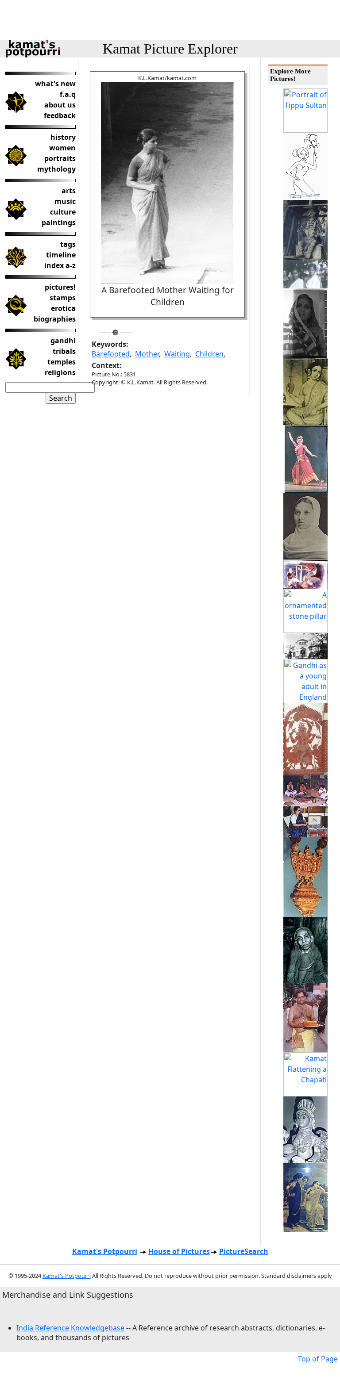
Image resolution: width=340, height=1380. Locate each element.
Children (209, 354)
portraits (60, 158)
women (62, 148)
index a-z (60, 265)
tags (68, 244)
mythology (56, 169)
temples (61, 362)
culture (63, 212)
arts (69, 191)
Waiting (177, 354)
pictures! (60, 287)
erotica (63, 308)
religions (60, 372)
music (65, 201)
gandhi (63, 340)
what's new (55, 83)
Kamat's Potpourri (104, 1251)
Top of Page (318, 1359)
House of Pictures (179, 1251)
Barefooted (111, 354)
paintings (59, 222)
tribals (64, 351)
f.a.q (68, 94)
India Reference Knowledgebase (70, 1328)
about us (60, 105)
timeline (61, 255)
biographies (55, 319)
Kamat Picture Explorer (170, 49)
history (63, 137)
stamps (63, 298)
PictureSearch (243, 1251)
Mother (147, 354)
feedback (60, 115)
